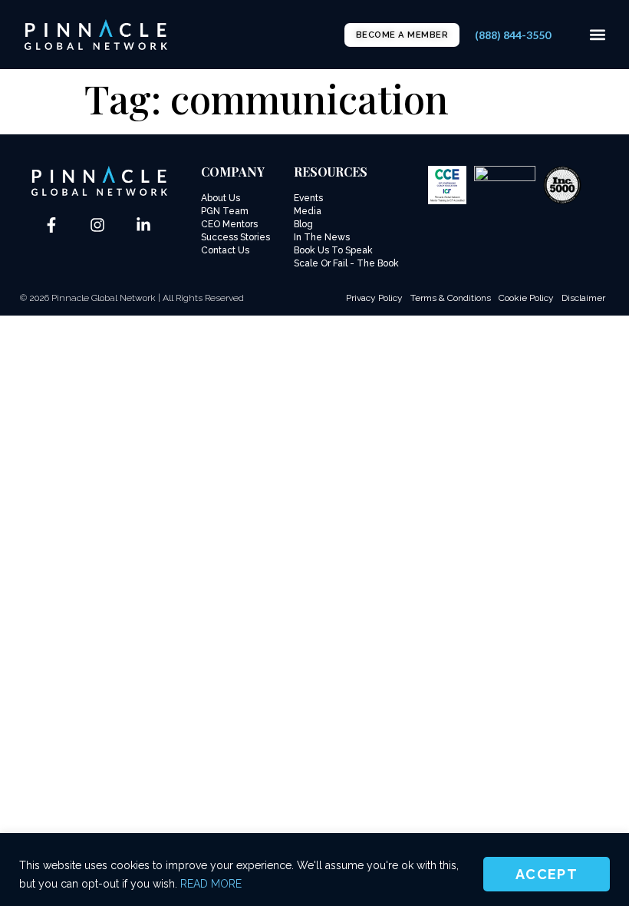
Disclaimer (583, 298)
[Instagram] (97, 225)
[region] (314, 869)
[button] (597, 35)
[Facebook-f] (51, 225)
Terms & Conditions (450, 298)
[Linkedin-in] (143, 225)
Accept (546, 874)
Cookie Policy (526, 298)
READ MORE (211, 884)
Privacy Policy (374, 298)
